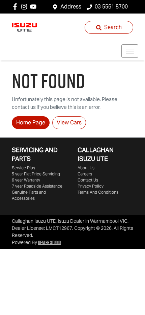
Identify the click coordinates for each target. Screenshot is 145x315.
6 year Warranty (26, 180)
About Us (86, 167)
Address (70, 6)
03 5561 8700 (111, 6)
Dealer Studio (49, 242)
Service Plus (23, 167)
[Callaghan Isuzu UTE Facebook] (16, 6)
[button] (129, 51)
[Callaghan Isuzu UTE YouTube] (34, 6)
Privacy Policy (91, 186)
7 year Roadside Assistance (37, 186)
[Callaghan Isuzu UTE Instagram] (25, 6)
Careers (85, 173)
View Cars (69, 122)
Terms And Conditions (98, 192)
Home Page (30, 122)
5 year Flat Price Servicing (36, 173)
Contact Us (88, 180)
